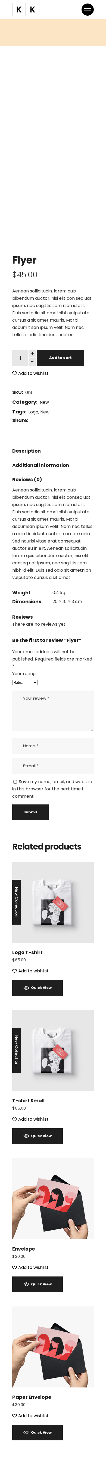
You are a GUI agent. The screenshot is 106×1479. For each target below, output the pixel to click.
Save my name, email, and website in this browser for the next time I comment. (52, 789)
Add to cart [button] (53, 902)
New (44, 402)
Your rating (24, 674)
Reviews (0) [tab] (27, 479)
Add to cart (60, 357)
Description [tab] (26, 450)
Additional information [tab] (40, 465)
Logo (33, 412)
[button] (30, 373)
